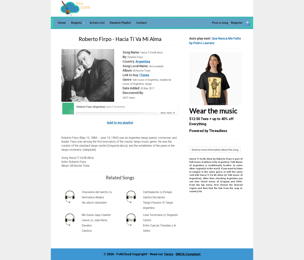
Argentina (143, 61)
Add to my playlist (120, 122)
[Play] (71, 112)
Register (237, 22)
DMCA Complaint (188, 254)
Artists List (97, 22)
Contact (141, 22)
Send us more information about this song (215, 149)
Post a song (220, 22)
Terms (168, 254)
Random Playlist (120, 22)
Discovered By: (133, 93)
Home (62, 22)
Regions (77, 22)
